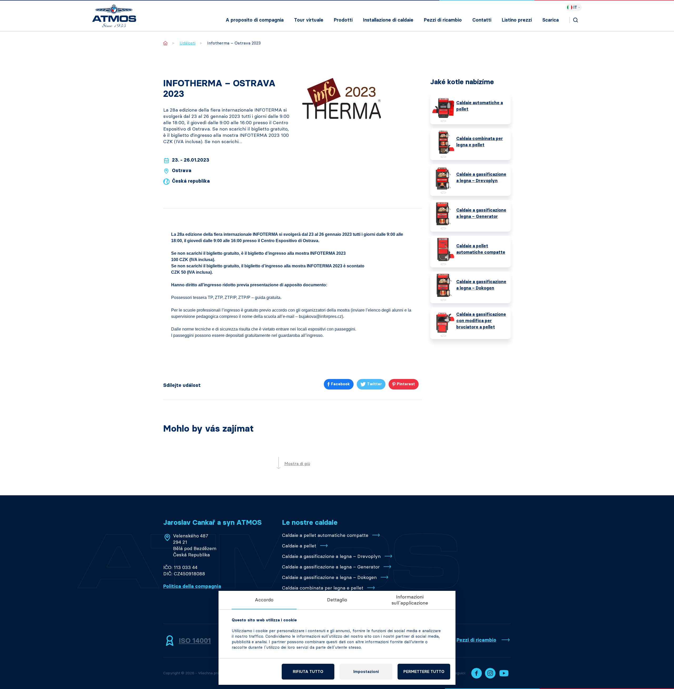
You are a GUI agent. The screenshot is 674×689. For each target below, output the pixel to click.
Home (165, 43)
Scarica (550, 20)
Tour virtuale (308, 20)
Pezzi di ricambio (443, 20)
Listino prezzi (517, 20)
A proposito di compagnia (255, 20)
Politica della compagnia (192, 586)
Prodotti (343, 20)
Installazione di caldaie (388, 20)
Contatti (481, 20)
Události (187, 43)
